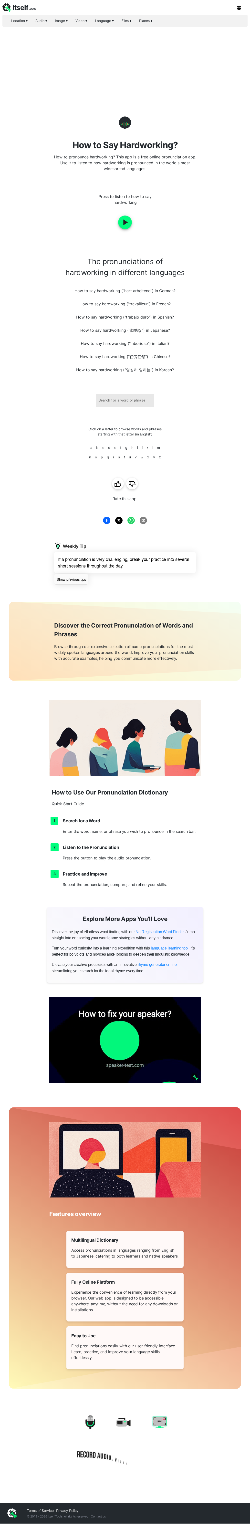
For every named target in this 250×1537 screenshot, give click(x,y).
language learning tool (170, 948)
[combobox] (125, 400)
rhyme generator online (157, 964)
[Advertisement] (125, 63)
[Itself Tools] (125, 1441)
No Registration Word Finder (159, 932)
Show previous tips (71, 579)
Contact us (98, 1516)
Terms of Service (40, 1510)
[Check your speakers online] (125, 1040)
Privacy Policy (67, 1510)
